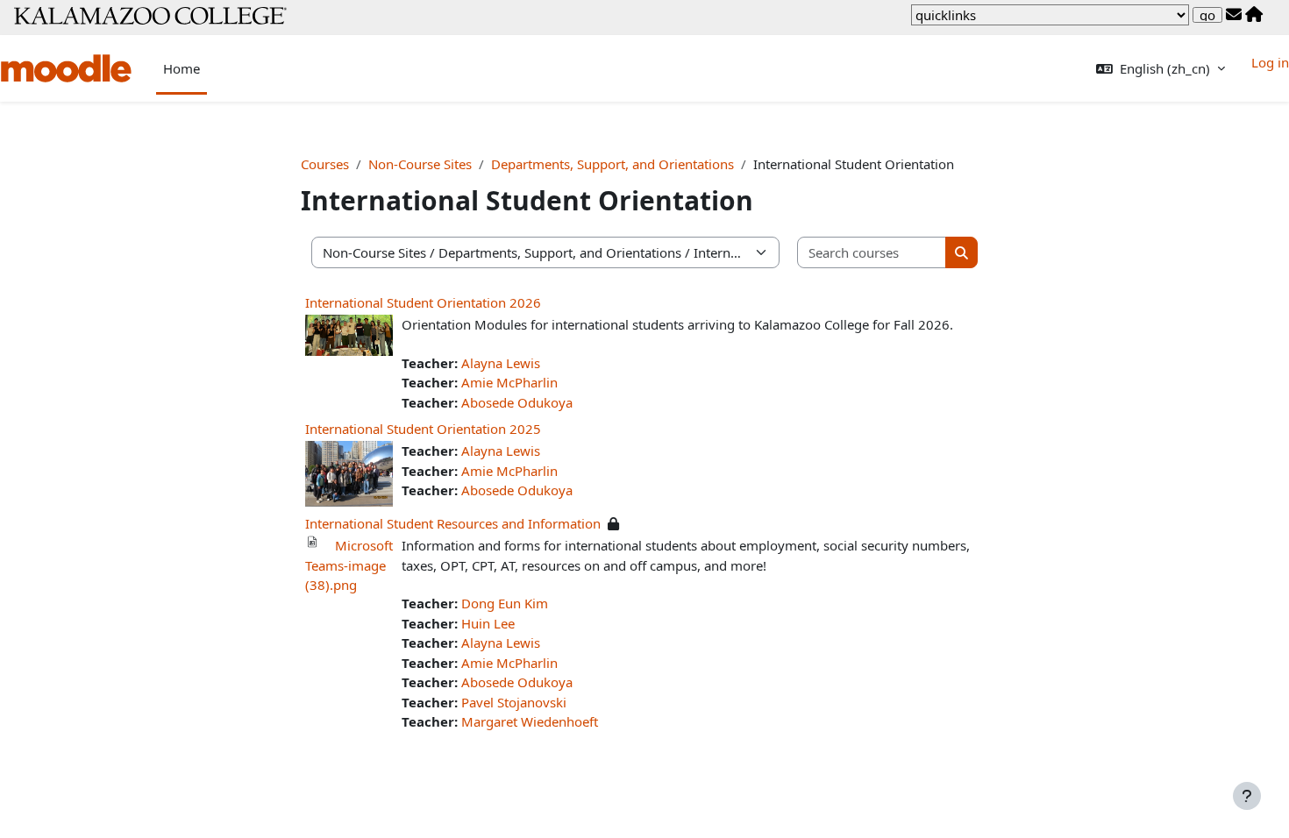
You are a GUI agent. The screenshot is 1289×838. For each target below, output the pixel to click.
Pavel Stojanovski (513, 702)
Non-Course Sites (420, 164)
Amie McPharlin (509, 382)
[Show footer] (1247, 796)
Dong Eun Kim (504, 603)
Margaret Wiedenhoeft (529, 721)
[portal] (1254, 15)
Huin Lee (488, 623)
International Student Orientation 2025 (423, 428)
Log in (1270, 62)
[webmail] (1234, 15)
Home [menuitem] (181, 68)
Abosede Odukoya (517, 402)
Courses (325, 164)
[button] (1160, 69)
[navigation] (1050, 14)
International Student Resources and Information (453, 523)
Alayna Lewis (500, 363)
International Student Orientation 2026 (423, 302)
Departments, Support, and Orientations (612, 164)
